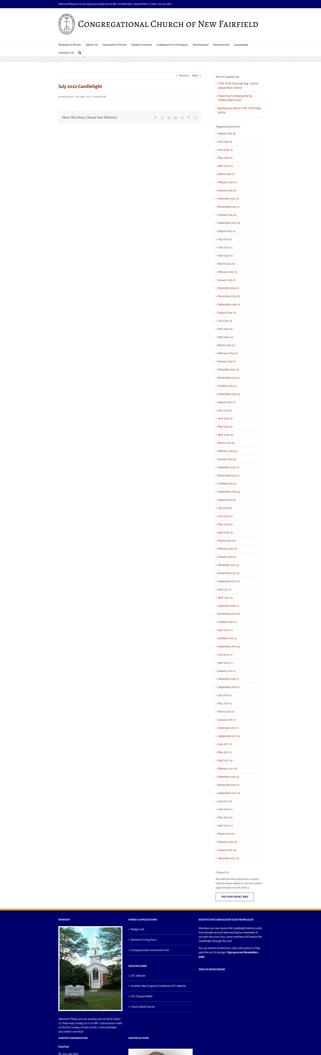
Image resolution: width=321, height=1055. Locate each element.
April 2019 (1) (225, 662)
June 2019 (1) (225, 654)
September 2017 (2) (229, 736)
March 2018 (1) (226, 711)
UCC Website (138, 975)
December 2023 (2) (228, 369)
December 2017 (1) (228, 727)
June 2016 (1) (225, 809)
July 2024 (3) (225, 320)
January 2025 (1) (227, 280)
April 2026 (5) (225, 165)
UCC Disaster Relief (141, 996)
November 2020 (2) (229, 613)
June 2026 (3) (225, 149)
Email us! (63, 1046)
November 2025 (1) (229, 206)
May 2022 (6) (225, 524)
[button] (79, 52)
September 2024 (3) (229, 304)
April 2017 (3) (225, 760)
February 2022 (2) (227, 548)
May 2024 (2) (225, 328)
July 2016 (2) (225, 801)
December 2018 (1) (228, 678)
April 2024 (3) (225, 337)
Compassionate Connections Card (150, 950)
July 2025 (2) (225, 239)
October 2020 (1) (227, 621)
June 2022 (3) (225, 516)
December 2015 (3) (228, 858)
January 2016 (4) (227, 850)
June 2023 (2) (225, 418)
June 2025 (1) (225, 247)
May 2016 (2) (225, 817)
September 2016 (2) (229, 793)
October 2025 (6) (227, 214)
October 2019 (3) (227, 638)
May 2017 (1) (225, 752)
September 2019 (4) (229, 646)
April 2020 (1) (225, 630)
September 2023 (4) (229, 394)
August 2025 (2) (227, 231)
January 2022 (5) (227, 556)
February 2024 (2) (228, 353)
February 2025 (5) (227, 271)
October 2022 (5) (227, 483)
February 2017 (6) (227, 768)
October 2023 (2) (227, 385)
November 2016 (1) (229, 784)
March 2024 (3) (226, 345)
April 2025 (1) (225, 255)
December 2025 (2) (228, 198)
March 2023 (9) (226, 442)
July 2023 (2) (225, 410)
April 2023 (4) (225, 434)
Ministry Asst (67, 97)
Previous (184, 75)
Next (195, 75)
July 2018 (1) (225, 695)
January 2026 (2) (227, 190)
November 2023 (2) (229, 377)
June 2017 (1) (225, 744)
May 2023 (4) (225, 426)
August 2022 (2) (227, 499)
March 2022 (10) (227, 540)
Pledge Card (137, 929)
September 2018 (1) (229, 687)
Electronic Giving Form (144, 939)
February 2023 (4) (228, 451)
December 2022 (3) (228, 467)
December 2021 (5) (228, 565)
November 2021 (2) (229, 573)
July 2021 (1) (225, 589)
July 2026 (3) (225, 141)
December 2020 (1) (228, 605)
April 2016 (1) (225, 825)
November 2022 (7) (229, 475)
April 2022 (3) (225, 532)
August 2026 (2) (227, 133)
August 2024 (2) (227, 312)
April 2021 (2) (225, 597)
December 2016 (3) (228, 776)
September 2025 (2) (229, 222)
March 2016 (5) (226, 833)
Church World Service (143, 1006)
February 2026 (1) (227, 182)
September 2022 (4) (229, 491)
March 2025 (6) (226, 263)
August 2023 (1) (227, 402)
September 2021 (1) (229, 581)
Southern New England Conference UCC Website (158, 985)
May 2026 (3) (225, 157)
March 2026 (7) (226, 174)
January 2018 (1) (227, 719)
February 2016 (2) (227, 841)
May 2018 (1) (225, 703)
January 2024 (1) (227, 361)
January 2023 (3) (227, 459)
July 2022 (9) (225, 508)
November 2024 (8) (229, 296)
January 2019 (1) (227, 670)
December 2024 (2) (228, 288)
